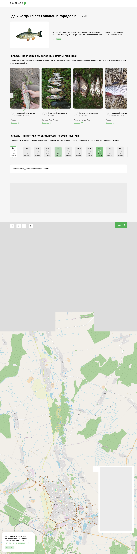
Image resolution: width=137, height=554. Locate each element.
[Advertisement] (68, 198)
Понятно (9, 547)
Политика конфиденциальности (17, 543)
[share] (12, 226)
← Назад (57, 39)
